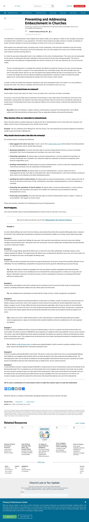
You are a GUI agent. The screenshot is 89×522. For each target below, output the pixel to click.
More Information (25, 516)
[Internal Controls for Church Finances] (10, 435)
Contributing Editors (27, 55)
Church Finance (78, 444)
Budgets (7, 22)
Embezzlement (19, 401)
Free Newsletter (25, 471)
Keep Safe (63, 13)
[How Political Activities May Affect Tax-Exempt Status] (27, 435)
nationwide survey (54, 144)
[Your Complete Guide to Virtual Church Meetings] (62, 434)
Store (82, 13)
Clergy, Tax (40, 22)
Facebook (82, 467)
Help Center (73, 13)
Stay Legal (53, 13)
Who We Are (26, 42)
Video (6, 51)
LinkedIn (81, 469)
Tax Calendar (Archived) (44, 30)
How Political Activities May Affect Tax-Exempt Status (26, 446)
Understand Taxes (41, 13)
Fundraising (8, 28)
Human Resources (27, 13)
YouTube (82, 471)
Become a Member (79, 6)
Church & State (58, 26)
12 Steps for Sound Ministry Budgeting (43, 445)
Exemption (40, 24)
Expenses (40, 26)
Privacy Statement (9, 469)
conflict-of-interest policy (24, 344)
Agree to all (10, 516)
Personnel (24, 28)
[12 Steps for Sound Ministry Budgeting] (44, 435)
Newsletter (8, 45)
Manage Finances (13, 13)
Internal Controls (10, 30)
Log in (69, 6)
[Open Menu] (5, 12)
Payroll (23, 26)
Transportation (74, 30)
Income (39, 28)
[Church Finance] (79, 435)
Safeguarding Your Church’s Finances (58, 220)
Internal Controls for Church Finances (9, 445)
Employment (25, 24)
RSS (81, 473)
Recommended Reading (12, 49)
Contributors (25, 57)
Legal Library (57, 34)
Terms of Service (8, 471)
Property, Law (58, 36)
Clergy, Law (57, 28)
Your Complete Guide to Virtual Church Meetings (61, 444)
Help (16, 467)
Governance (57, 30)
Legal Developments (60, 32)
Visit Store (80, 423)
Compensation (25, 22)
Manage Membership (26, 469)
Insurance (73, 28)
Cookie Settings (8, 473)
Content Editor (25, 49)
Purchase (24, 467)
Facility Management (76, 26)
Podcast (7, 47)
